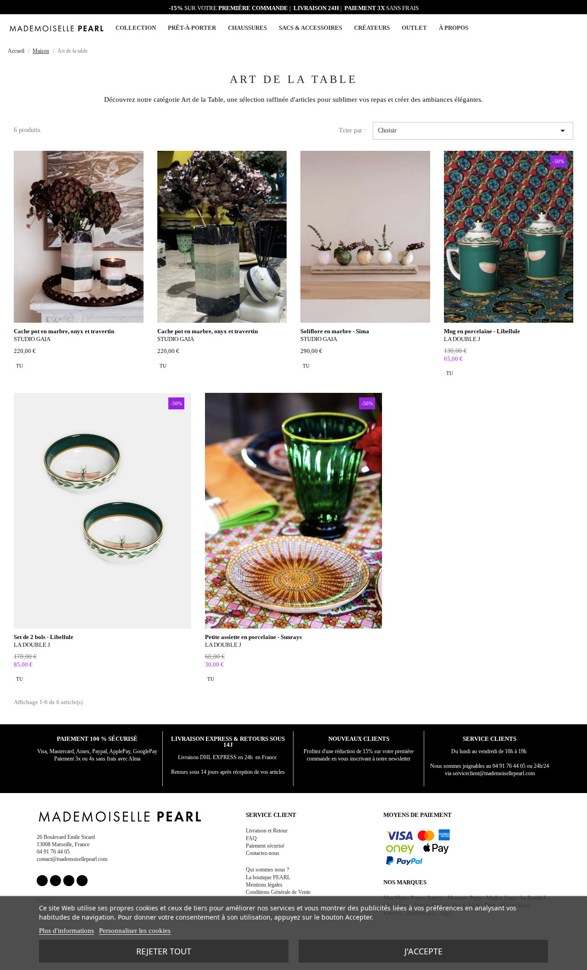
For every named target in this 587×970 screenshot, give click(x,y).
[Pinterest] (68, 880)
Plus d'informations (66, 930)
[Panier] (574, 27)
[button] (563, 28)
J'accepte (423, 951)
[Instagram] (55, 880)
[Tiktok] (82, 880)
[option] (19, 366)
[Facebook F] (42, 880)
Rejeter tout (163, 951)
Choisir (473, 130)
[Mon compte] (552, 28)
